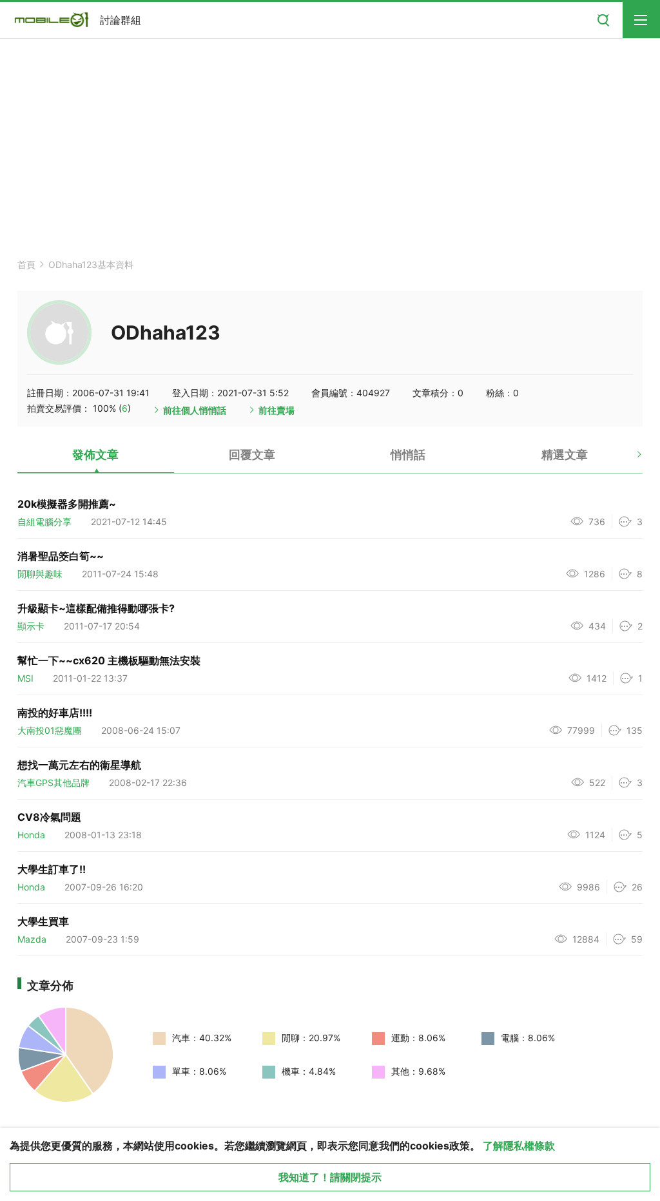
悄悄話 (408, 454)
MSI (25, 678)
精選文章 (564, 454)
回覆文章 (252, 454)
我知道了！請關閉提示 (330, 1177)
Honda (31, 834)
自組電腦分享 (44, 521)
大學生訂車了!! (51, 869)
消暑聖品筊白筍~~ (60, 556)
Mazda (31, 939)
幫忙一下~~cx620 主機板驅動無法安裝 (108, 660)
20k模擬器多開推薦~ (66, 503)
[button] (628, 459)
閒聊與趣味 (40, 573)
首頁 (26, 264)
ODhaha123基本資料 (90, 264)
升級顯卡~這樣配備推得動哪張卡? (96, 608)
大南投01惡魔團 (49, 730)
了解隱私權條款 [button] (519, 1145)
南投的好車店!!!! (54, 712)
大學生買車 (43, 921)
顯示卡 (30, 625)
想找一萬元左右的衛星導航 (79, 764)
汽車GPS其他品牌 (53, 782)
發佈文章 (95, 454)
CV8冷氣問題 (49, 817)
